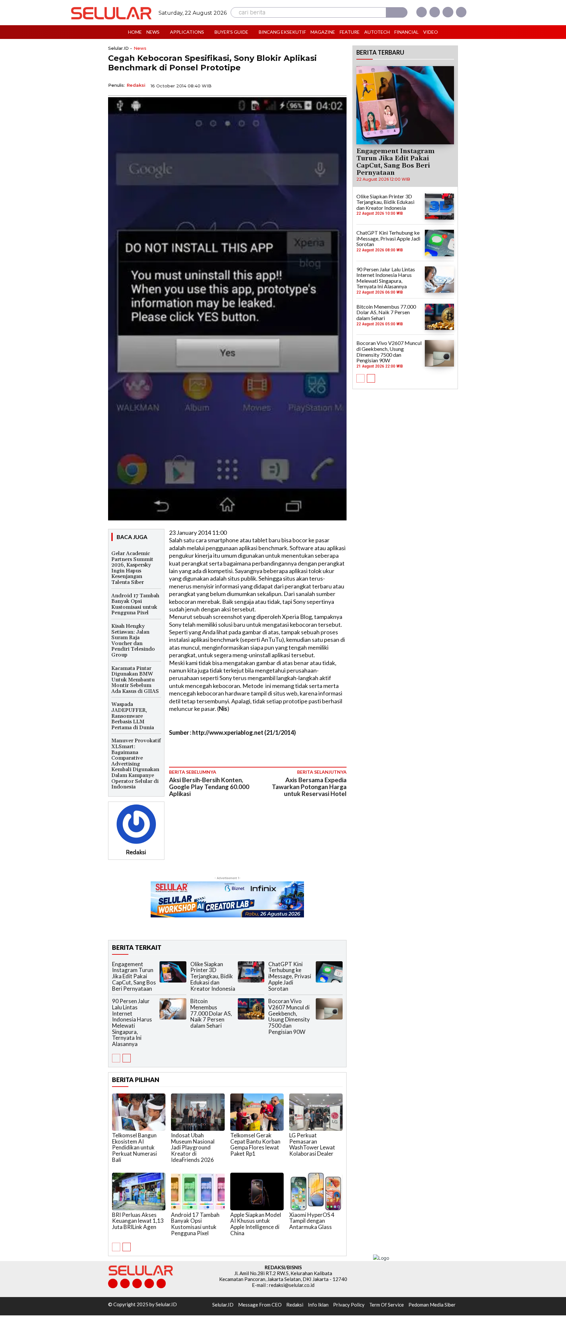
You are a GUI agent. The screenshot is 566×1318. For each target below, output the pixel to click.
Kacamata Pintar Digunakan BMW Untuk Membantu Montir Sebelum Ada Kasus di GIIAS (135, 680)
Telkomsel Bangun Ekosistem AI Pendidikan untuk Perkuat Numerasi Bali (134, 1147)
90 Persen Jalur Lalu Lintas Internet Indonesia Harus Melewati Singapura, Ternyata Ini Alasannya (132, 1022)
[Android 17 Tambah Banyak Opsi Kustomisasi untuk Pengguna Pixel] (197, 1191)
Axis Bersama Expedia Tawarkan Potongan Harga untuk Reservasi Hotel (309, 786)
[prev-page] (116, 1058)
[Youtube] (461, 12)
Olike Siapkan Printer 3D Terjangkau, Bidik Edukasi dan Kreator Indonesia (212, 976)
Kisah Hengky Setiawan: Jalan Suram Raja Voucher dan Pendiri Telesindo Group (133, 640)
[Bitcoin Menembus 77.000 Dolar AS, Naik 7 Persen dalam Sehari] (251, 1009)
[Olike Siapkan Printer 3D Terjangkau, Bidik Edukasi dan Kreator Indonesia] (251, 972)
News (140, 48)
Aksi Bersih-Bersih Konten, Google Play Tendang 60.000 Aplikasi (209, 786)
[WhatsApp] (309, 85)
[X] (448, 12)
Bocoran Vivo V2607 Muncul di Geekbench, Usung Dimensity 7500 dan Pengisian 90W (289, 1016)
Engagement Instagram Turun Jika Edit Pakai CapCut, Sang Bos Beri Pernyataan (134, 976)
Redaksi (136, 85)
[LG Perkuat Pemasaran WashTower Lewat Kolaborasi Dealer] (316, 1112)
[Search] (396, 12)
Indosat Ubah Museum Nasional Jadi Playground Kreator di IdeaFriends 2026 (193, 1147)
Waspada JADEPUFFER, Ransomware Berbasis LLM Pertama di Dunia (132, 716)
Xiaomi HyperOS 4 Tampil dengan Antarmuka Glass (311, 1220)
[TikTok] (137, 1283)
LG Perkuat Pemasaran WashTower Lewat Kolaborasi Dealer (312, 1144)
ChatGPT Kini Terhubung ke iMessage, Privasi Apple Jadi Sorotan (289, 976)
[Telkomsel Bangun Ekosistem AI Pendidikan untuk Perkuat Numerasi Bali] (138, 1112)
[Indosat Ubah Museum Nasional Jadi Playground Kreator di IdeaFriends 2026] (197, 1112)
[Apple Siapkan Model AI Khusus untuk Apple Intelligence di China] (257, 1191)
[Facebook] (421, 12)
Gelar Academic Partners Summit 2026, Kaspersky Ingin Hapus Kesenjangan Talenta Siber (132, 568)
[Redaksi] (136, 824)
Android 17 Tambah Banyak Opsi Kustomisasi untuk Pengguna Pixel (135, 604)
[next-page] (127, 1058)
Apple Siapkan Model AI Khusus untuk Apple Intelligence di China (255, 1224)
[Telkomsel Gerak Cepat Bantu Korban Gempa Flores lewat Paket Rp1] (257, 1112)
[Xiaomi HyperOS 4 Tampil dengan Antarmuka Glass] (316, 1191)
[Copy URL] (324, 85)
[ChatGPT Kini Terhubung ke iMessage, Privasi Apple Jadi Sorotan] (329, 972)
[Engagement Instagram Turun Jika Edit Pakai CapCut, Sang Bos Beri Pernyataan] (173, 972)
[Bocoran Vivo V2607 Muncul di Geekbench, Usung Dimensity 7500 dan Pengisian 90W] (329, 1009)
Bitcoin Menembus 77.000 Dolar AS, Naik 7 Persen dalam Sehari (211, 1013)
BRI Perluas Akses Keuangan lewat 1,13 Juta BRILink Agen (138, 1220)
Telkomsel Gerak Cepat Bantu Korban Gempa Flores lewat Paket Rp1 (255, 1144)
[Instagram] (434, 12)
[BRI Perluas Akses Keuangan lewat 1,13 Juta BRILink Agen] (138, 1191)
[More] (340, 85)
